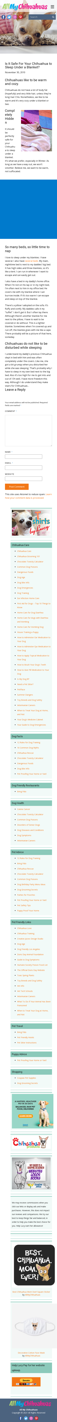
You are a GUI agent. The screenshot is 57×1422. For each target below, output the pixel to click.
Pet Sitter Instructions (27, 1042)
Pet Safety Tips (24, 905)
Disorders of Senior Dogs (28, 825)
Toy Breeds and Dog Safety (29, 700)
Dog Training (23, 593)
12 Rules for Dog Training (28, 742)
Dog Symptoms (24, 835)
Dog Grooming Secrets (27, 889)
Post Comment (16, 486)
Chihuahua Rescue (25, 753)
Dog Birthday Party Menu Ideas (31, 884)
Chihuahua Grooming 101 (28, 556)
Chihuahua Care (24, 551)
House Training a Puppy (27, 632)
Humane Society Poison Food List (32, 965)
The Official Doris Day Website (31, 970)
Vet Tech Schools (25, 991)
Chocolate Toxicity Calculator (30, 561)
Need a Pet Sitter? (25, 684)
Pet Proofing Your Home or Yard (31, 774)
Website (9, 474)
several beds (31, 260)
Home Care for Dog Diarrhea (30, 612)
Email (9, 463)
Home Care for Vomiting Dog (30, 627)
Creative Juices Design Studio (30, 938)
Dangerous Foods (25, 572)
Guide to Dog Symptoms (28, 959)
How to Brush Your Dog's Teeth (31, 664)
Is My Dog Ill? (23, 679)
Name (9, 452)
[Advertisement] (28, 209)
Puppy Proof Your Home (28, 910)
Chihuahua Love (24, 928)
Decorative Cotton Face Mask (31, 1352)
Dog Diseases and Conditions (30, 830)
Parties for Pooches (26, 895)
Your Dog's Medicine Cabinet (30, 719)
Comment (11, 411)
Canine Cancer (23, 809)
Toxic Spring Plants (25, 975)
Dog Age (21, 577)
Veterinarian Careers (26, 705)
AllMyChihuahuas (32, 1294)
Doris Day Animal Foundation (30, 954)
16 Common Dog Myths (28, 747)
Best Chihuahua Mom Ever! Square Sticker (31, 1292)
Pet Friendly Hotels (25, 1037)
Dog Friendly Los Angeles (28, 949)
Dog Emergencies (25, 587)
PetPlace (21, 689)
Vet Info (20, 986)
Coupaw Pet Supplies (26, 1078)
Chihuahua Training (25, 933)
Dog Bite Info (23, 582)
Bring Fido (21, 791)
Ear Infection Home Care (28, 598)
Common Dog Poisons (27, 567)
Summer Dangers (25, 694)
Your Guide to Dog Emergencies (31, 724)
